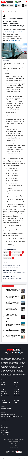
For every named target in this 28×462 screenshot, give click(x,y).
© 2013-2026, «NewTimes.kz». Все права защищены (14, 439)
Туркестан (16, 398)
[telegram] (21, 353)
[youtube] (16, 353)
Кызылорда (4, 393)
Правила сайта (14, 443)
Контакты (14, 449)
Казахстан (6, 265)
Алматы (16, 382)
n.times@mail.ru (4, 427)
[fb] (9, 353)
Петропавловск (5, 395)
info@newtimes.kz (5, 432)
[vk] (6, 353)
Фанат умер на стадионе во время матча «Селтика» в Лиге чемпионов (13, 330)
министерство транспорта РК (11, 267)
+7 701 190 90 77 (5, 434)
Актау (2, 386)
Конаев (16, 402)
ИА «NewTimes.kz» (14, 40)
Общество (5, 11)
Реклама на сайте (14, 447)
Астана (3, 382)
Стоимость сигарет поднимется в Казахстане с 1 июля (14, 273)
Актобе (15, 386)
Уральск (3, 400)
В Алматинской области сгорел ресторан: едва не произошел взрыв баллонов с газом (13, 316)
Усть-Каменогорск (5, 402)
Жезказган (16, 400)
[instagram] (13, 353)
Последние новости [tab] (7, 285)
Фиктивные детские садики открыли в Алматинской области (12, 279)
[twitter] (19, 353)
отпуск (12, 265)
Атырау (3, 389)
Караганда (16, 389)
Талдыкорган (17, 395)
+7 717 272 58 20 (5, 420)
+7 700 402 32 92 (5, 422)
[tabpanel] (14, 314)
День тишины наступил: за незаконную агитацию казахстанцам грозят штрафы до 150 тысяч (13, 323)
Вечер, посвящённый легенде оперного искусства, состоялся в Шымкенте (13, 336)
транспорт (18, 265)
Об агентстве (14, 445)
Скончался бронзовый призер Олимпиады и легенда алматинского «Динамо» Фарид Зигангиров (13, 309)
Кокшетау (3, 391)
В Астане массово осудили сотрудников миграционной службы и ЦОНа (12, 296)
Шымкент (3, 384)
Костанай (16, 391)
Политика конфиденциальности (14, 441)
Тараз (2, 398)
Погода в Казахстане (6, 408)
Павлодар (16, 393)
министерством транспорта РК (12, 31)
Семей (15, 384)
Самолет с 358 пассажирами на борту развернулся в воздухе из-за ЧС (13, 290)
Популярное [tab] (20, 285)
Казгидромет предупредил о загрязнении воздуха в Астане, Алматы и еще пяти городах (13, 302)
